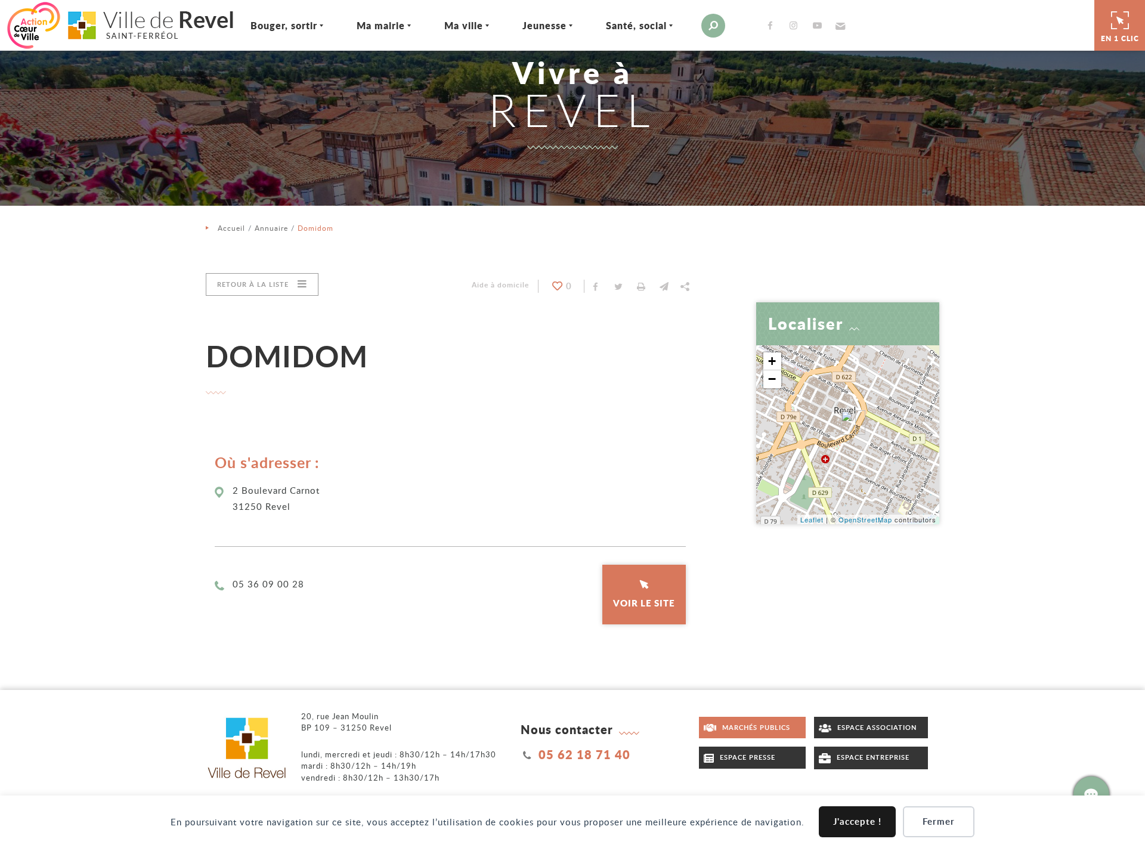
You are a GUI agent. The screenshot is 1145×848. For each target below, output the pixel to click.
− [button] (772, 379)
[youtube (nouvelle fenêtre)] (819, 25)
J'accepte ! (857, 821)
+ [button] (772, 361)
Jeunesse (544, 25)
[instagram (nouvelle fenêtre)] (796, 25)
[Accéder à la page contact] (1091, 794)
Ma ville (463, 25)
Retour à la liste (253, 284)
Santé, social (636, 25)
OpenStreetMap (865, 519)
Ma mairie (381, 25)
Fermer (939, 821)
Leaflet (812, 519)
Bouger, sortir (283, 25)
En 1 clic (1120, 38)
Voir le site (644, 602)
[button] (839, 25)
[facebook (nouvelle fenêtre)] (772, 25)
